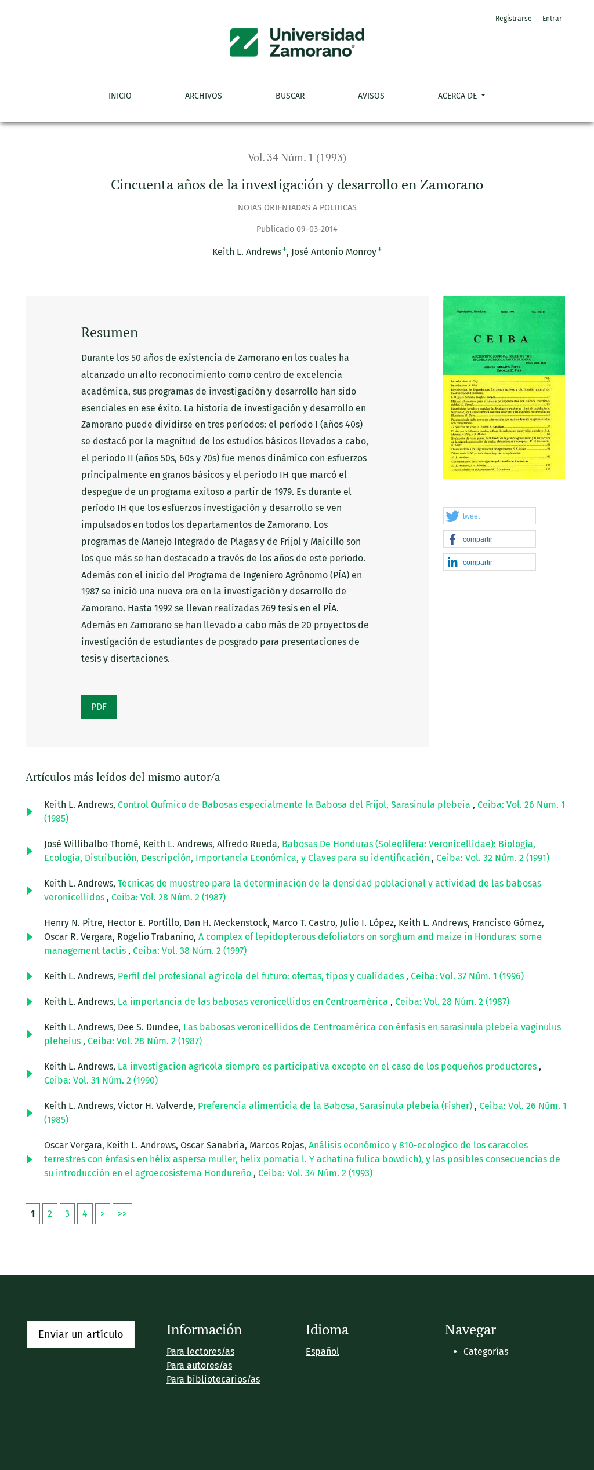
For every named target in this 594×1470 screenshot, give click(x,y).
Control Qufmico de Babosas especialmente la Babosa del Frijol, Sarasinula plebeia (295, 804)
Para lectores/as (200, 1351)
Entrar (552, 18)
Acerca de (458, 96)
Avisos (371, 96)
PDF (99, 706)
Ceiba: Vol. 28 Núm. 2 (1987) (168, 897)
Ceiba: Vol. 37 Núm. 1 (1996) (467, 976)
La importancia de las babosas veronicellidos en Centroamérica (254, 1001)
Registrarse (513, 18)
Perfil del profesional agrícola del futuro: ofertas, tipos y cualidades (262, 976)
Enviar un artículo (81, 1334)
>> (122, 1213)
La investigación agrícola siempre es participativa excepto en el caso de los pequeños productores (328, 1066)
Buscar (290, 96)
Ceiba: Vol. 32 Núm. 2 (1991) (492, 857)
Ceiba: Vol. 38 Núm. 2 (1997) (190, 950)
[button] (489, 516)
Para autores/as (199, 1365)
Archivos (203, 96)
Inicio (120, 96)
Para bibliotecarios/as (213, 1379)
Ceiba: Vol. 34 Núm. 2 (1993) (315, 1173)
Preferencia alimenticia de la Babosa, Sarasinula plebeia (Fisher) (336, 1105)
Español (322, 1351)
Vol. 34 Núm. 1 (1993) (297, 157)
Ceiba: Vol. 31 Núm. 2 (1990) (101, 1080)
